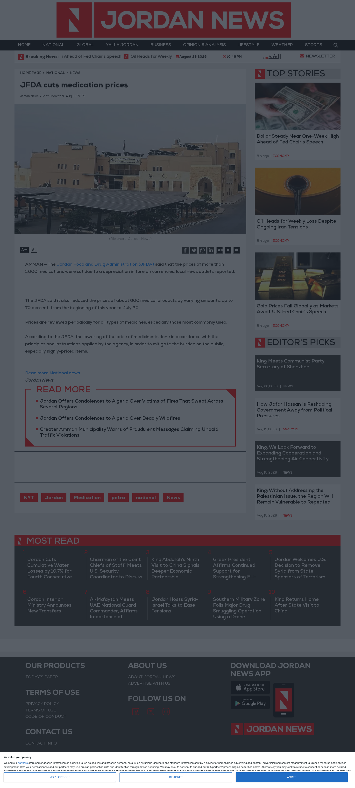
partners (23, 763)
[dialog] (177, 770)
